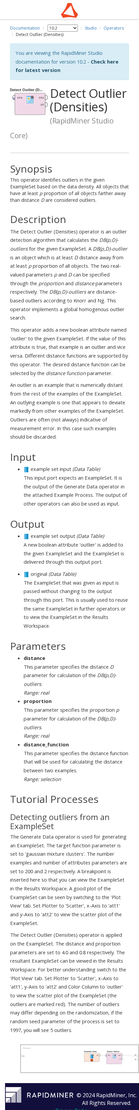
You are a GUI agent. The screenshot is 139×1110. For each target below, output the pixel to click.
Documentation (25, 28)
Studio (91, 28)
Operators (114, 28)
